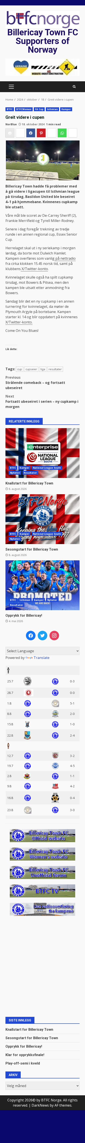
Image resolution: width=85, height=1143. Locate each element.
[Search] (74, 87)
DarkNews (40, 1105)
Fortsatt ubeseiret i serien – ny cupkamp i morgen (41, 401)
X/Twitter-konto (34, 268)
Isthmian (52, 109)
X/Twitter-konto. (18, 322)
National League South (47, 467)
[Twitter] (42, 635)
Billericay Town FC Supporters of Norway (42, 41)
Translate (41, 657)
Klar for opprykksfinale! (24, 1055)
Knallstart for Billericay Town (42, 453)
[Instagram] (54, 635)
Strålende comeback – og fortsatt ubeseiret (35, 382)
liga (43, 369)
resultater (55, 369)
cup (19, 369)
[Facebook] (31, 635)
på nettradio (65, 258)
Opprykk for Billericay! (42, 585)
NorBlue (11, 124)
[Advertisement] (42, 67)
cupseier (31, 369)
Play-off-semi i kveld (22, 1063)
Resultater (30, 472)
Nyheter (15, 472)
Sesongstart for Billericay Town (42, 519)
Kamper (66, 109)
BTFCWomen (23, 109)
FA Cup (39, 109)
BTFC (10, 109)
